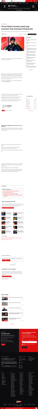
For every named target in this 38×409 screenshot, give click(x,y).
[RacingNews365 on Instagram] (26, 1)
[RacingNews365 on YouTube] (31, 1)
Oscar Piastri (4, 24)
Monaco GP (21, 379)
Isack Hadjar (12, 381)
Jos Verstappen (31, 383)
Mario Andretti (30, 395)
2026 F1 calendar (7, 365)
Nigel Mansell (30, 386)
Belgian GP (21, 383)
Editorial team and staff (32, 358)
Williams (3, 383)
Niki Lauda (30, 385)
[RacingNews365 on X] (29, 1)
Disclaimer (9, 404)
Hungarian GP (21, 384)
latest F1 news (5, 358)
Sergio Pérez (12, 384)
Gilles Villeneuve (31, 379)
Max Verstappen (8, 362)
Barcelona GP (21, 380)
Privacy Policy (21, 404)
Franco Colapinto (13, 395)
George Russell (11, 363)
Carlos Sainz (12, 383)
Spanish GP (21, 387)
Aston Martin (3, 380)
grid (21, 77)
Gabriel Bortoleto (13, 396)
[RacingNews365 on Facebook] (28, 1)
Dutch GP (21, 385)
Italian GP (21, 386)
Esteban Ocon (13, 385)
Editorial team (5, 404)
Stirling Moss (30, 387)
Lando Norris (7, 363)
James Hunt (30, 380)
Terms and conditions (15, 404)
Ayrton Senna (30, 378)
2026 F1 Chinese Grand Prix (5, 239)
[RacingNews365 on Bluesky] (30, 1)
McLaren (3, 73)
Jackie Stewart (31, 381)
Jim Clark (30, 384)
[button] (5, 6)
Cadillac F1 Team (4, 384)
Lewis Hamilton (3, 362)
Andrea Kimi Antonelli (13, 380)
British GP (21, 382)
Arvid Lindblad (12, 387)
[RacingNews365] (3, 1)
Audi (2, 379)
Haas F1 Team (4, 381)
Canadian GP (21, 378)
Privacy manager (19, 405)
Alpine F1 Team (4, 378)
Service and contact (31, 359)
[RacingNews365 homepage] (1, 3)
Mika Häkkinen (30, 382)
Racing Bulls (3, 382)
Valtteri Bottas (13, 386)
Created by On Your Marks (31, 404)
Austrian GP (21, 381)
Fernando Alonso (14, 362)
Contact (25, 404)
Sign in (3, 344)
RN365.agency (30, 360)
